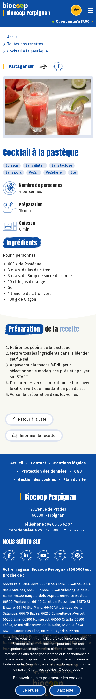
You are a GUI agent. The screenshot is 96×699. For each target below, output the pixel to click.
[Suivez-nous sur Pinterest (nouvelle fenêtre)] (77, 555)
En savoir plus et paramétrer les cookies (47, 678)
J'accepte (65, 690)
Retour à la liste (32, 419)
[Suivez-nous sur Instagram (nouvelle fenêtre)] (60, 555)
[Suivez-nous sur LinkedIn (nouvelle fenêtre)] (26, 555)
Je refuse (31, 690)
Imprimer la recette (37, 435)
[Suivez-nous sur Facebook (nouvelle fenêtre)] (9, 555)
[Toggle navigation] (90, 12)
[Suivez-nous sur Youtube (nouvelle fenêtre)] (43, 555)
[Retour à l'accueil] (15, 6)
